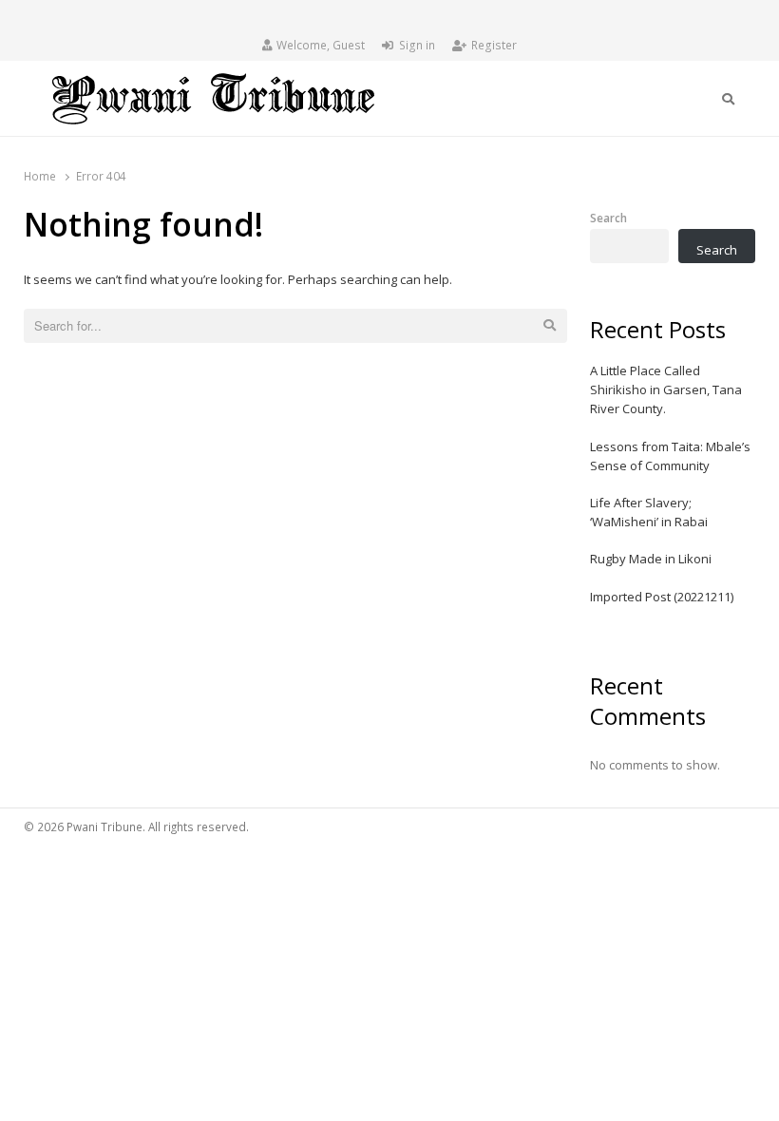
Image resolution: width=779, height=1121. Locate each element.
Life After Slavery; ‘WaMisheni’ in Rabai (649, 512)
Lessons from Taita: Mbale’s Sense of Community (670, 456)
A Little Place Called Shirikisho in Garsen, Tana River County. (666, 389)
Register (494, 45)
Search (608, 217)
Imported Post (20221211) (661, 596)
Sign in (417, 45)
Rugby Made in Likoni (651, 558)
